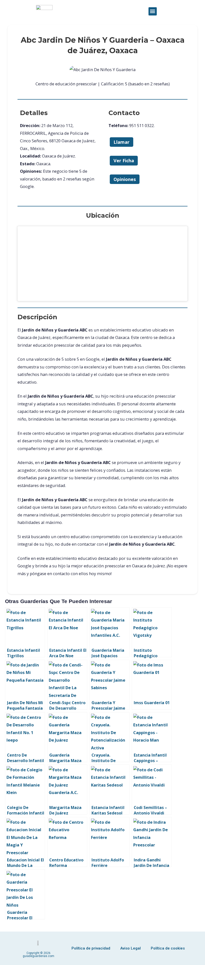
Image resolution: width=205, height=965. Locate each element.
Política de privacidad (91, 948)
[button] (152, 11)
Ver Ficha (124, 160)
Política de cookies (168, 948)
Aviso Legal (130, 948)
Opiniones (125, 179)
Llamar (122, 142)
